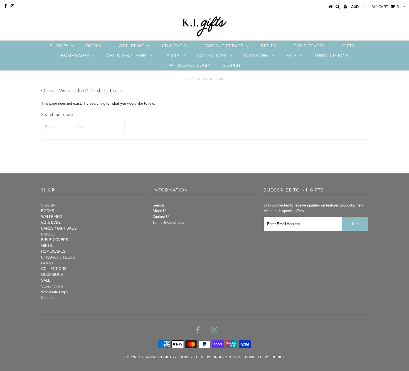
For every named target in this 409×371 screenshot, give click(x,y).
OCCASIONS (256, 55)
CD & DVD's (174, 45)
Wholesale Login (190, 65)
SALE (291, 55)
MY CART (385, 7)
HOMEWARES (75, 55)
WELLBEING (131, 45)
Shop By (59, 45)
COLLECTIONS (211, 55)
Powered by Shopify (265, 357)
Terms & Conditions (168, 222)
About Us (159, 211)
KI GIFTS (166, 357)
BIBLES (268, 45)
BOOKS (93, 45)
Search (231, 65)
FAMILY (171, 55)
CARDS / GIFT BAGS (223, 45)
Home (190, 79)
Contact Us (161, 217)
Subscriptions (331, 55)
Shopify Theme (192, 357)
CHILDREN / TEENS (127, 55)
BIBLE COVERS (309, 45)
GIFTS (348, 45)
